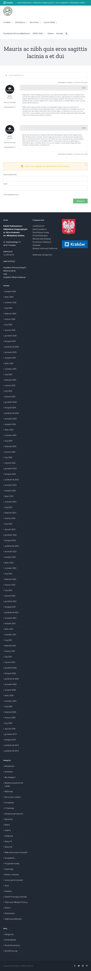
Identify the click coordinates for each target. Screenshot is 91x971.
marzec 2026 (10, 319)
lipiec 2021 (9, 629)
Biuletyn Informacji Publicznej (45, 248)
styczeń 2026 (10, 330)
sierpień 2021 (10, 623)
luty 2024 (8, 457)
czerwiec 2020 (10, 701)
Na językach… (10, 858)
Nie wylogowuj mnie (11, 195)
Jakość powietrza (40, 229)
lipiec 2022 (9, 562)
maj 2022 (8, 573)
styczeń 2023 (10, 529)
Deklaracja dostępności (42, 255)
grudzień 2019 (11, 734)
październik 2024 (12, 413)
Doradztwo (9, 802)
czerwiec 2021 (10, 634)
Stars (7, 885)
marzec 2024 (10, 452)
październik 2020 (12, 679)
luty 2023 (8, 524)
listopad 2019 (10, 739)
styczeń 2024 (10, 463)
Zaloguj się (80, 201)
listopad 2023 (10, 474)
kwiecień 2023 (10, 513)
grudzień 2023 (11, 468)
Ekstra (7, 825)
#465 (83, 88)
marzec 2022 (10, 585)
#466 (83, 128)
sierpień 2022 (10, 557)
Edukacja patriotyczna (14, 814)
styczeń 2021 (10, 662)
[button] (66, 33)
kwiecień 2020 (10, 712)
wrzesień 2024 (11, 418)
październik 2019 (12, 745)
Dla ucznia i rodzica (13, 797)
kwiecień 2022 (10, 579)
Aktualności (9, 766)
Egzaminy (9, 819)
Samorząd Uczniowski (14, 880)
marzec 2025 (10, 385)
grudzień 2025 (11, 335)
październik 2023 (12, 479)
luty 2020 (8, 723)
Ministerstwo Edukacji (42, 239)
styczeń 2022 (10, 596)
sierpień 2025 (10, 358)
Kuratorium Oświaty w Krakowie (42, 243)
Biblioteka (9, 791)
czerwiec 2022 (10, 568)
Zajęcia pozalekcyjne (13, 919)
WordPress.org (11, 951)
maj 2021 (8, 640)
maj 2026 (8, 308)
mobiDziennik (38, 226)
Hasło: (5, 184)
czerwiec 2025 (10, 369)
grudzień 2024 (11, 402)
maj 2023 (8, 507)
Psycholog (9, 869)
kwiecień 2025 (10, 380)
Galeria (8, 830)
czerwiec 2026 (10, 302)
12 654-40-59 (8, 255)
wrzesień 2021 (11, 618)
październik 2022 (12, 546)
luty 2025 (8, 391)
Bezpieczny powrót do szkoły (14, 784)
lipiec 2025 (9, 363)
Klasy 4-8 (8, 847)
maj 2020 (8, 706)
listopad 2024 (10, 407)
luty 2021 (8, 656)
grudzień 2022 (11, 535)
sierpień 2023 (10, 490)
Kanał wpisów (10, 940)
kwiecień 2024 (10, 446)
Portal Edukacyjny (40, 235)
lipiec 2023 (9, 496)
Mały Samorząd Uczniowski (16, 852)
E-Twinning (9, 808)
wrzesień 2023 (11, 485)
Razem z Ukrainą (12, 874)
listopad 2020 (10, 673)
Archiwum (9, 771)
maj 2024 (8, 441)
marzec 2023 (10, 518)
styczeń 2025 (10, 396)
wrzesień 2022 (11, 551)
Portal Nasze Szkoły (41, 232)
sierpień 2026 (10, 291)
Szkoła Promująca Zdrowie (16, 897)
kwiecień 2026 (10, 313)
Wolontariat (10, 913)
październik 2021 (12, 612)
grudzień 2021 (11, 601)
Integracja (9, 836)
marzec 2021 (10, 651)
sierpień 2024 (10, 424)
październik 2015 (12, 751)
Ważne (7, 908)
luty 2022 (8, 590)
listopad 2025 (10, 341)
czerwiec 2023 (10, 502)
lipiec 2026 (9, 297)
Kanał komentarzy (12, 945)
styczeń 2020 (10, 728)
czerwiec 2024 (10, 435)
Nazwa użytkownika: (10, 175)
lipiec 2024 (9, 429)
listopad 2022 (10, 540)
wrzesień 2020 (11, 684)
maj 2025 (8, 374)
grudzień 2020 (11, 668)
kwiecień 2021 (10, 645)
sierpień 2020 (10, 690)
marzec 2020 (10, 717)
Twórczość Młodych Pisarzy (16, 902)
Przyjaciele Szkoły (12, 863)
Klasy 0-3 (8, 841)
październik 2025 (12, 347)
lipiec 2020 (9, 695)
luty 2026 (8, 324)
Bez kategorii (10, 777)
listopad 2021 (10, 607)
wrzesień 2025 (11, 352)
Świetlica (8, 891)
